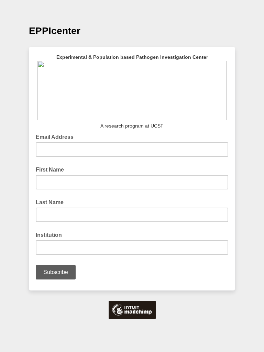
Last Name (50, 202)
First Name (50, 170)
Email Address (57, 136)
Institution (49, 235)
